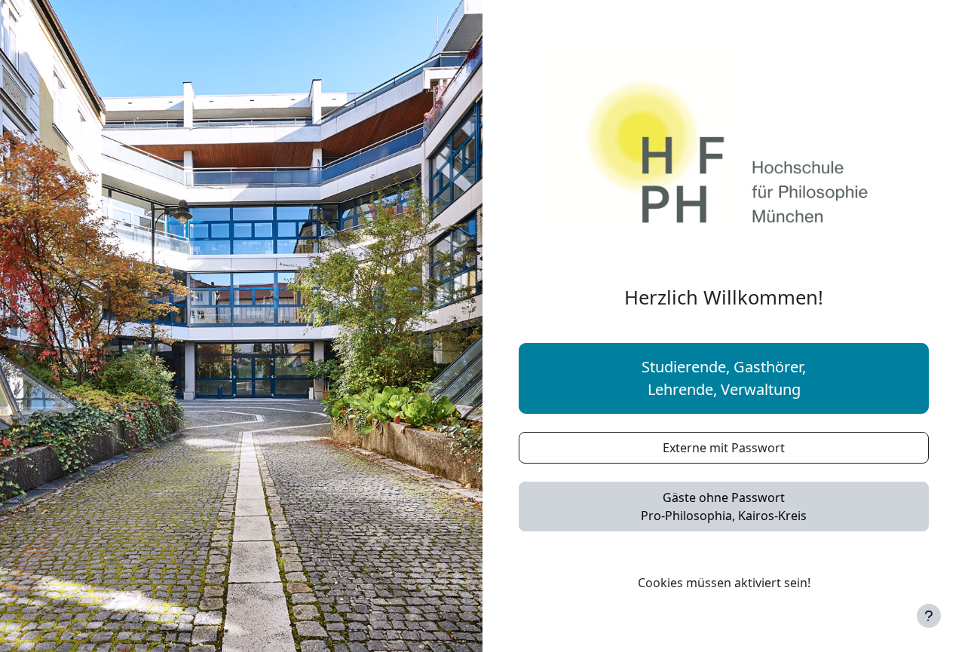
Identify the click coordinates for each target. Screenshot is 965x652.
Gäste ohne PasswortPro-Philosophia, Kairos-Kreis (724, 506)
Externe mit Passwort (724, 447)
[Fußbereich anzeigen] (929, 616)
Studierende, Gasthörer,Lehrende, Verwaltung (724, 378)
